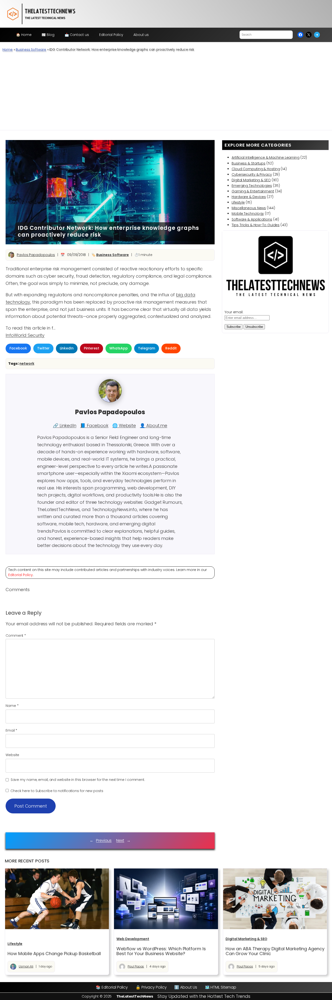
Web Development (132, 938)
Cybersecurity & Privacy (252, 174)
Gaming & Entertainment (253, 191)
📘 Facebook (94, 425)
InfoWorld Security (25, 335)
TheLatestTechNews (134, 996)
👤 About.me (153, 425)
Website (12, 754)
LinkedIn (67, 348)
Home (7, 49)
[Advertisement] (166, 94)
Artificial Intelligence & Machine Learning (265, 157)
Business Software (31, 49)
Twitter (43, 348)
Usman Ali (26, 966)
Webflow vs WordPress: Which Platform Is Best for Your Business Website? (161, 951)
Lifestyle (238, 202)
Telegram (146, 348)
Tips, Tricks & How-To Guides (256, 225)
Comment (16, 635)
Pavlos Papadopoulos (36, 254)
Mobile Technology (248, 213)
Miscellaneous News (249, 208)
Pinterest (91, 348)
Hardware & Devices (249, 196)
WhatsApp (118, 348)
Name (12, 705)
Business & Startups (248, 163)
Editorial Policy (20, 574)
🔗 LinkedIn (64, 425)
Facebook (18, 348)
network (26, 363)
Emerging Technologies (252, 185)
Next (120, 840)
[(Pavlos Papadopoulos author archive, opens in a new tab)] (110, 401)
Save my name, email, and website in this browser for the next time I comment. (78, 779)
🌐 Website (124, 425)
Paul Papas (136, 966)
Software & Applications (252, 219)
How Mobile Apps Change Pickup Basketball (54, 953)
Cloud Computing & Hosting (256, 168)
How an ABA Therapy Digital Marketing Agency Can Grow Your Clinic (275, 951)
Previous (104, 840)
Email (11, 730)
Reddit (170, 348)
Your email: (234, 312)
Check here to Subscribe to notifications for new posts (56, 790)
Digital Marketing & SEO (251, 180)
